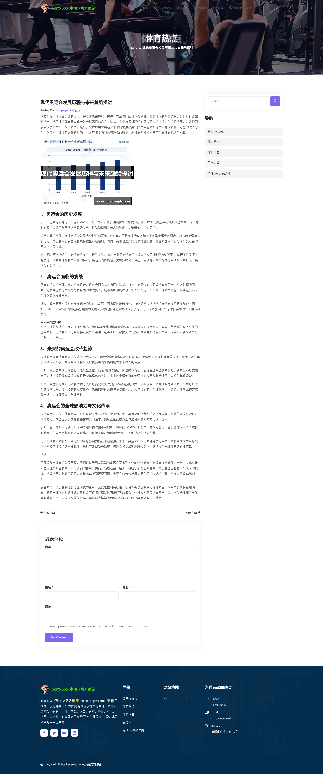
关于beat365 (162, 8)
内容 (48, 547)
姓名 (49, 587)
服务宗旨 (218, 8)
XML (166, 699)
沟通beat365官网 (240, 8)
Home (134, 48)
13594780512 (219, 704)
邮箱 (127, 587)
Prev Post (49, 513)
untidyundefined (221, 718)
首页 (146, 8)
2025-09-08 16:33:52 (68, 110)
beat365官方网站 (89, 764)
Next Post (191, 513)
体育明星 (200, 8)
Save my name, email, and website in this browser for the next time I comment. (98, 626)
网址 (48, 607)
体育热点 (182, 8)
